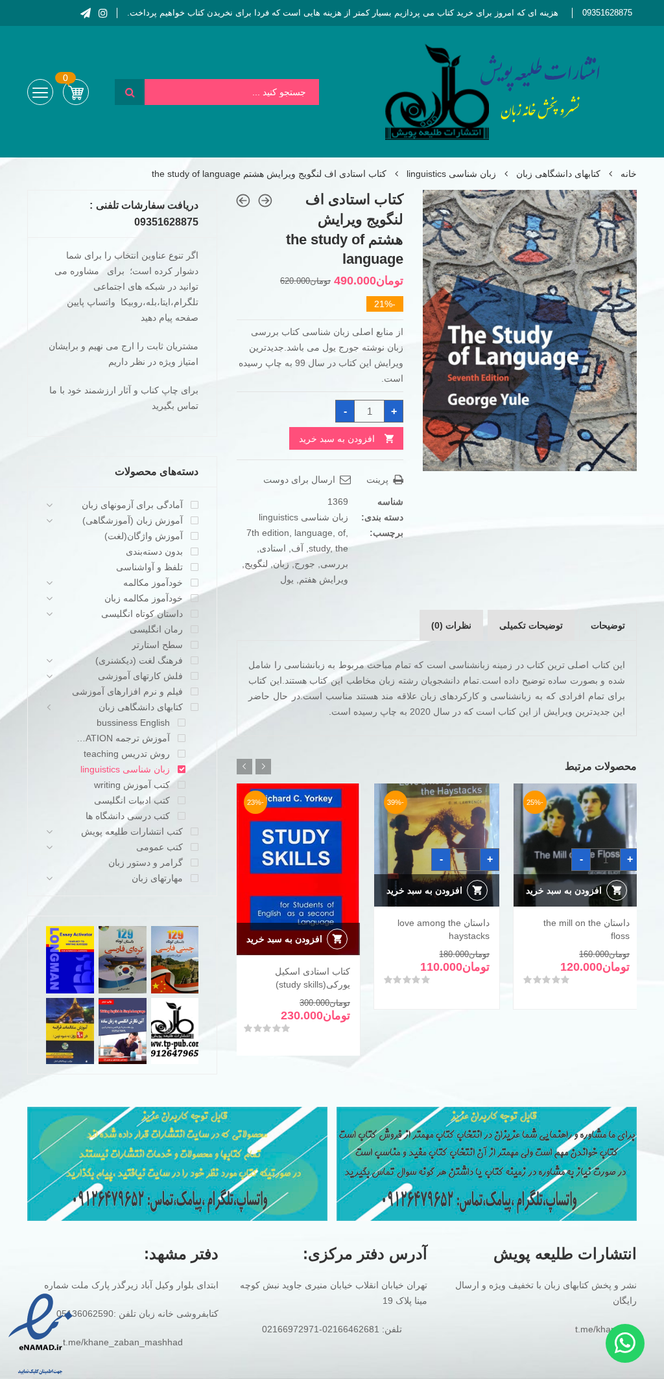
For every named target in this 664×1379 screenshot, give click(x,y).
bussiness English (133, 722)
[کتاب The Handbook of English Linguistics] (265, 200)
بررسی (334, 564)
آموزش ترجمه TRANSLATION (121, 738)
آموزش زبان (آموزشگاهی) (132, 520)
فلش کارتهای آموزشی (140, 676)
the (341, 548)
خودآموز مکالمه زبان (143, 598)
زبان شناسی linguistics (451, 173)
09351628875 (607, 12)
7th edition (267, 532)
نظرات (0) (451, 625)
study (319, 548)
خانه (629, 173)
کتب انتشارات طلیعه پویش (132, 831)
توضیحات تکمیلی (531, 625)
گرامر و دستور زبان (145, 862)
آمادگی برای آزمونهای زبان (132, 505)
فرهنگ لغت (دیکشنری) (139, 660)
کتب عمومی (159, 847)
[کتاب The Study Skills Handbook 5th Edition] (243, 200)
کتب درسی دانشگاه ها (128, 816)
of (342, 532)
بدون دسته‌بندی (154, 551)
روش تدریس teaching (127, 753)
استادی (272, 548)
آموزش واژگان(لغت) (143, 536)
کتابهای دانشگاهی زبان (558, 173)
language (313, 532)
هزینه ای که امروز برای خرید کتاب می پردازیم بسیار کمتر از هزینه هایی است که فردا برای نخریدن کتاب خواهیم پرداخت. (342, 12)
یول (287, 579)
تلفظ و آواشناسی (149, 567)
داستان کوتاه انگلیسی (142, 613)
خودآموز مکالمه (153, 582)
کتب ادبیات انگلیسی (132, 800)
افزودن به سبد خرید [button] (564, 890)
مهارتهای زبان (157, 878)
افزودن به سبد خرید (337, 439)
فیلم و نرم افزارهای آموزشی (127, 691)
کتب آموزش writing (132, 785)
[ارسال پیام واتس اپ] (625, 1343)
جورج (304, 564)
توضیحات (608, 625)
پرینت (378, 479)
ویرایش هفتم (323, 579)
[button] (444, 211)
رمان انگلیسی (156, 629)
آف (297, 548)
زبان (281, 564)
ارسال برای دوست (300, 479)
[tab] (608, 625)
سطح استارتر (157, 645)
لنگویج (256, 564)
